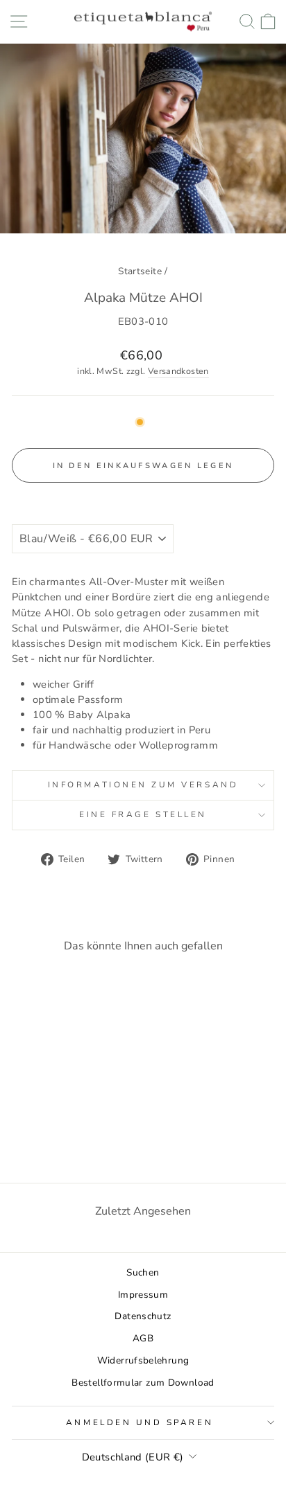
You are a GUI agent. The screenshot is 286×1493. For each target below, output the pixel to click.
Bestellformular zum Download (143, 1382)
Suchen (142, 1272)
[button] (143, 497)
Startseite (140, 271)
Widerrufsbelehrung (143, 1360)
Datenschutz (143, 1316)
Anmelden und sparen (139, 1422)
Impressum (143, 1294)
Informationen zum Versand (143, 784)
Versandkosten (178, 371)
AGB (143, 1338)
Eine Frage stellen (143, 814)
